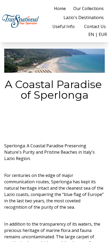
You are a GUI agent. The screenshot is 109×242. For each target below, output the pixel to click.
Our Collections (88, 8)
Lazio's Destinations (83, 17)
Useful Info (63, 26)
